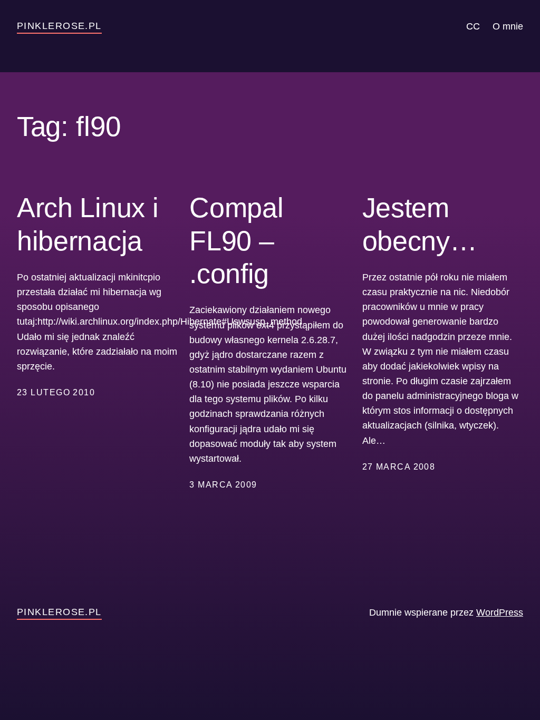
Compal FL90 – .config (236, 240)
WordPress (499, 612)
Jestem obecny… (419, 224)
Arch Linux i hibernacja (87, 224)
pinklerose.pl (59, 26)
